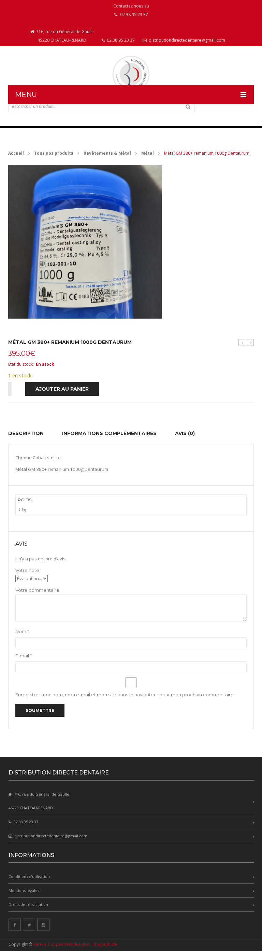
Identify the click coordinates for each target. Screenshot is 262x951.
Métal (147, 153)
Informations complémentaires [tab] (109, 433)
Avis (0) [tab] (185, 433)
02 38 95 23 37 (120, 40)
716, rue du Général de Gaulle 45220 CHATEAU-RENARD (64, 36)
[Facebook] (15, 925)
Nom (22, 631)
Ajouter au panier (62, 389)
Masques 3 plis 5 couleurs (242, 342)
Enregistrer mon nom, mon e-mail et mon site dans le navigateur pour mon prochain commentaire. (125, 694)
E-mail (23, 655)
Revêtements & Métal (107, 153)
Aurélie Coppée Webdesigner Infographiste (75, 944)
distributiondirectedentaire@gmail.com (186, 40)
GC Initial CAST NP (250, 342)
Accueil (16, 153)
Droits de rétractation (28, 904)
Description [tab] (26, 433)
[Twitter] (29, 925)
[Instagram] (43, 925)
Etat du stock (20, 364)
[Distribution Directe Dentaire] (131, 74)
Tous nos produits (53, 153)
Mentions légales (24, 890)
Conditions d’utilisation (29, 876)
